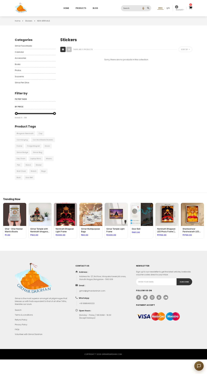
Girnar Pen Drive (22, 82)
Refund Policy (21, 319)
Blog (95, 8)
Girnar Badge (22, 152)
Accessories (20, 58)
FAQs (17, 329)
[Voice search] (143, 8)
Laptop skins (35, 158)
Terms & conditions (24, 315)
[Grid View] (63, 49)
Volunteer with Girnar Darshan (28, 334)
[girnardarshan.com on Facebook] (138, 297)
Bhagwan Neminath (25, 133)
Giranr (47, 146)
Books (17, 64)
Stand (28, 165)
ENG (160, 8)
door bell (29, 177)
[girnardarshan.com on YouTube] (159, 297)
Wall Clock (21, 171)
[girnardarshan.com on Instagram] (152, 297)
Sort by (184, 49)
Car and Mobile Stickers (43, 140)
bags (43, 171)
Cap (40, 133)
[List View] (69, 49)
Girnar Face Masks (23, 46)
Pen (18, 165)
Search (18, 310)
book (19, 177)
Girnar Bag (37, 152)
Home (66, 8)
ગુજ (168, 8)
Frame (19, 146)
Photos (18, 70)
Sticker (39, 165)
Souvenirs (19, 76)
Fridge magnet (33, 146)
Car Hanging (22, 140)
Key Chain (21, 158)
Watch (33, 171)
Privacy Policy (21, 324)
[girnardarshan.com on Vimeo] (165, 297)
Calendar (19, 52)
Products (81, 8)
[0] (190, 8)
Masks (49, 158)
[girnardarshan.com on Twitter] (145, 297)
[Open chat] (199, 366)
